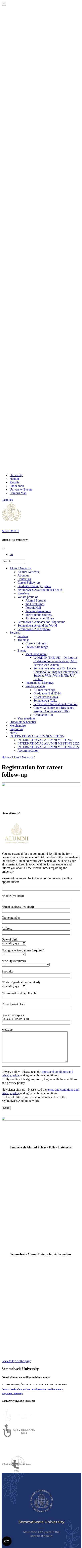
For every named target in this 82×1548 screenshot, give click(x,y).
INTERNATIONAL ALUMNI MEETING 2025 (48, 743)
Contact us (24, 579)
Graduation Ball (43, 715)
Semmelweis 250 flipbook (34, 629)
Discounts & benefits (23, 722)
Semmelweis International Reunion (55, 704)
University (16, 475)
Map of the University (12, 1393)
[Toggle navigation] (3, 548)
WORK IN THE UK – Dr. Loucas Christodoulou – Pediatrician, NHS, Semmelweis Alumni (55, 661)
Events (22, 650)
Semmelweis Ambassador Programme (41, 622)
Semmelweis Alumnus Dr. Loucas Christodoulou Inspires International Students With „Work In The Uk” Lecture (55, 674)
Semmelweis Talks (45, 700)
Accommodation (28, 750)
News (13, 732)
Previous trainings (36, 647)
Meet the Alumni (36, 654)
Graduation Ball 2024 (47, 693)
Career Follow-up (29, 582)
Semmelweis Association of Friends (40, 589)
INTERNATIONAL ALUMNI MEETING (37, 736)
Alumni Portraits (35, 600)
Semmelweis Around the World (37, 625)
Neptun (14, 478)
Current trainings (36, 643)
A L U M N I (10, 531)
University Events (21, 489)
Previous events (35, 686)
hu (11, 554)
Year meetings (26, 718)
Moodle (14, 482)
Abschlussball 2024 (45, 697)
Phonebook (17, 486)
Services (15, 632)
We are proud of (28, 597)
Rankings (23, 593)
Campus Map (18, 493)
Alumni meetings (44, 689)
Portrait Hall (33, 607)
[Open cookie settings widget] (7, 1541)
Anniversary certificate (39, 618)
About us (23, 575)
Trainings (23, 639)
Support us (16, 729)
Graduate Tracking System (34, 586)
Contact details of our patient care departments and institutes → (32, 1389)
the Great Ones (34, 604)
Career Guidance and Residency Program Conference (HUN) (53, 709)
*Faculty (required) (14, 961)
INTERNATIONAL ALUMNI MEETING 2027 (48, 747)
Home (5, 757)
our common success (38, 614)
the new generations (38, 611)
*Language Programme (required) (23, 950)
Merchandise (18, 725)
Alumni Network (20, 568)
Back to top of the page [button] (16, 1361)
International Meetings (39, 682)
